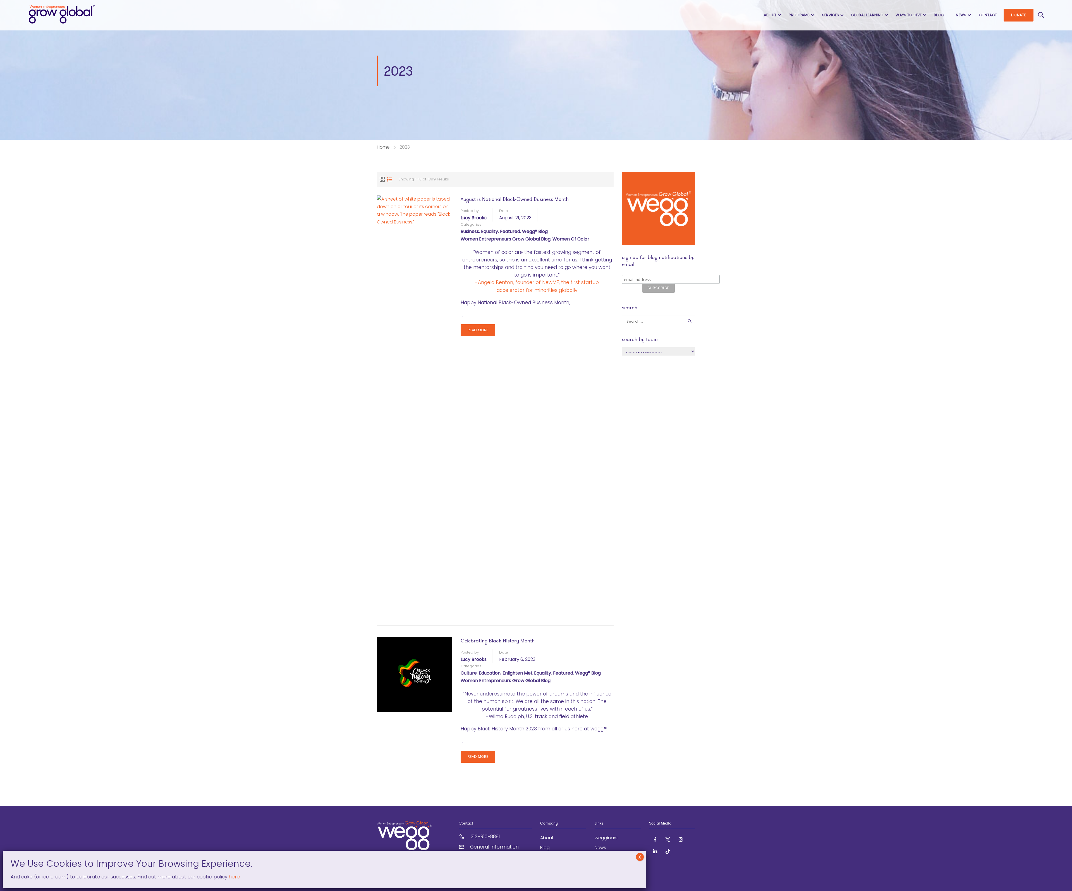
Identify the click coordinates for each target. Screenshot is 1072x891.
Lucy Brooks (474, 218)
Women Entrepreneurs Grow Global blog (506, 239)
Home (383, 147)
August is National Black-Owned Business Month (515, 199)
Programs (799, 15)
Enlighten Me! (517, 673)
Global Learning (867, 15)
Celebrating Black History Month (498, 640)
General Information (494, 847)
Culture (469, 673)
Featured (510, 231)
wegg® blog (535, 231)
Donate (1018, 15)
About (770, 15)
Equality (489, 231)
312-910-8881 (485, 836)
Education (490, 673)
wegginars (606, 838)
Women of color (570, 239)
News (961, 15)
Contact (988, 15)
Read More (477, 331)
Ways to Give (909, 15)
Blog (939, 15)
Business (470, 231)
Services (830, 15)
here (233, 876)
